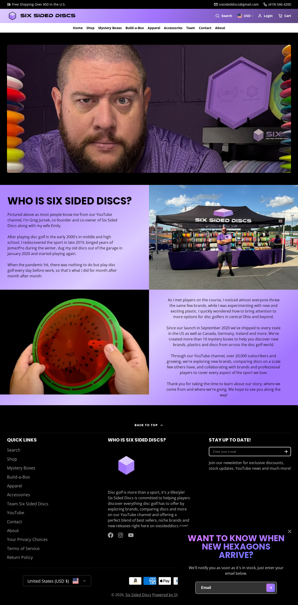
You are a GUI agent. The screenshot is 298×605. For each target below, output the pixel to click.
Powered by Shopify (169, 594)
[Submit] (270, 588)
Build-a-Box (134, 28)
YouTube (15, 512)
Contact (205, 28)
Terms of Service (23, 548)
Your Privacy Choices (27, 539)
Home (78, 28)
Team (190, 28)
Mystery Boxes (110, 28)
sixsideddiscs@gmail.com (239, 4)
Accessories (173, 28)
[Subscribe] (286, 451)
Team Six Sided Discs (27, 503)
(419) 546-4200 (279, 4)
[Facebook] (110, 535)
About (220, 28)
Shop (90, 28)
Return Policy (20, 557)
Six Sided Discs (138, 594)
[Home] (42, 16)
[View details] (126, 465)
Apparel (154, 28)
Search (13, 450)
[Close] (289, 531)
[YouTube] (131, 535)
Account (265, 16)
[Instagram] (121, 535)
